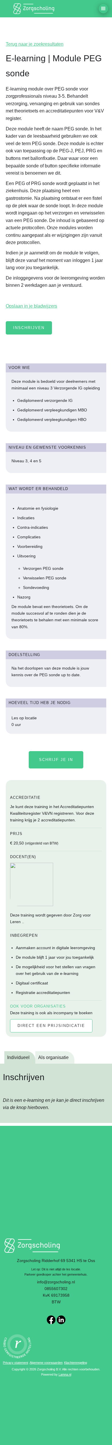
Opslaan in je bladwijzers (31, 306)
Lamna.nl (65, 1374)
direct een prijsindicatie (51, 1025)
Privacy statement (15, 1362)
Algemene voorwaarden (46, 1362)
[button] (103, 8)
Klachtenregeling (75, 1362)
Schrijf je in (56, 759)
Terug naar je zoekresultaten (34, 44)
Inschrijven (29, 328)
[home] (34, 8)
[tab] (19, 1057)
